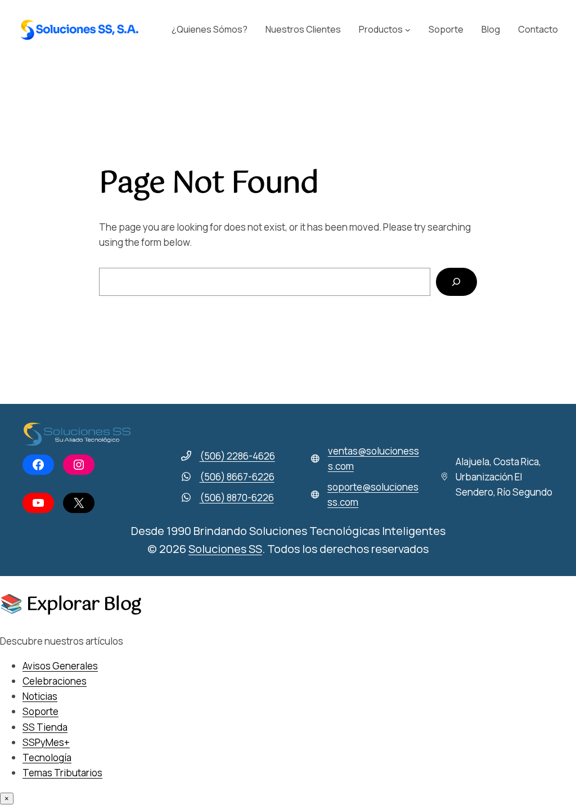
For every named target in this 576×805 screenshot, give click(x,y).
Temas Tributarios (62, 772)
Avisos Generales (60, 665)
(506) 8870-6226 (237, 497)
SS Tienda (45, 727)
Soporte (40, 711)
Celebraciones (54, 680)
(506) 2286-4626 (237, 455)
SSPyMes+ (46, 742)
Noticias (39, 696)
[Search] (456, 282)
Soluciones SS (225, 548)
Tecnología (46, 757)
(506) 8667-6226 (237, 476)
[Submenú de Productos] (408, 30)
